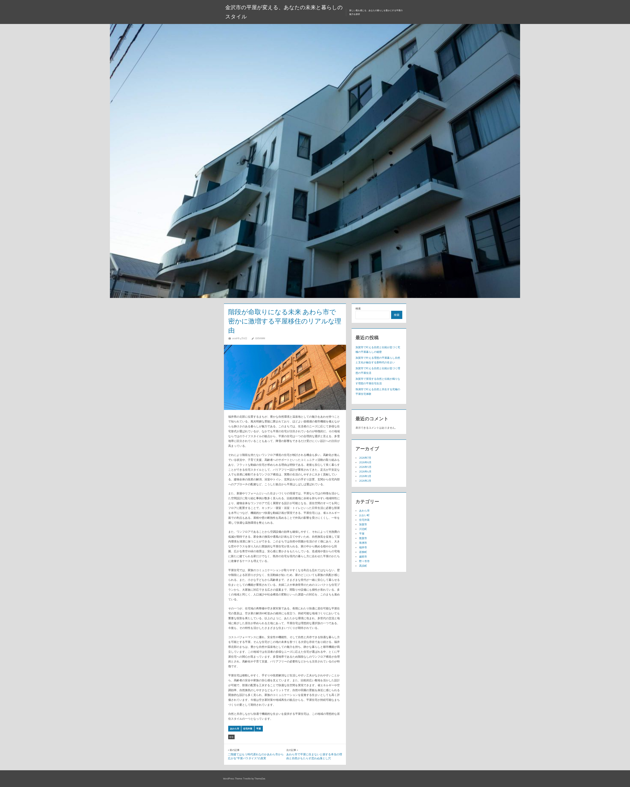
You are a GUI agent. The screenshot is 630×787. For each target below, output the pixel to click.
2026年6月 (365, 462)
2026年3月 (365, 476)
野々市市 (364, 561)
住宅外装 (247, 728)
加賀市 (363, 524)
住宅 (231, 737)
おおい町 (364, 515)
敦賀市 (363, 538)
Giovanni (260, 338)
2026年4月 (365, 471)
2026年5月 (365, 467)
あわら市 (234, 728)
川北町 (363, 529)
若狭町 (363, 552)
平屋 (258, 728)
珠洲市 (363, 542)
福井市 (363, 547)
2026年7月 (365, 457)
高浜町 (363, 565)
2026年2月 (365, 480)
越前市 (363, 556)
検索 (358, 308)
